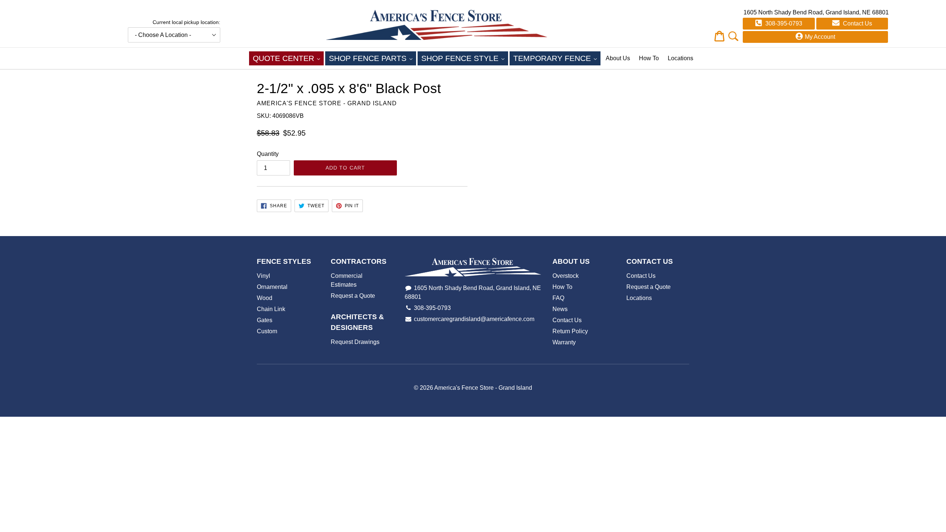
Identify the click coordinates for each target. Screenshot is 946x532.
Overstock (565, 276)
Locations (680, 58)
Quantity (268, 154)
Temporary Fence (556, 58)
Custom (267, 331)
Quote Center (288, 58)
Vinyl (263, 276)
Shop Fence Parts (372, 58)
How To (649, 58)
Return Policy (570, 331)
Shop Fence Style (464, 58)
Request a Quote (353, 296)
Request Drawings (355, 342)
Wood (264, 298)
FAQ (558, 298)
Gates (264, 320)
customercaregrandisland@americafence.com (474, 319)
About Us (618, 58)
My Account (820, 37)
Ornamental (272, 287)
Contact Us (856, 23)
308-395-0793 (783, 23)
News (560, 309)
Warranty (564, 342)
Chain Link (271, 309)
